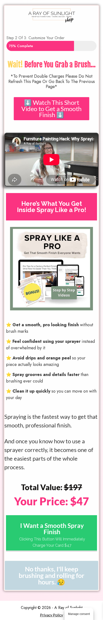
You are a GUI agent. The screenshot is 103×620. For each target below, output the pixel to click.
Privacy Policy (51, 615)
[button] (51, 108)
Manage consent (79, 614)
